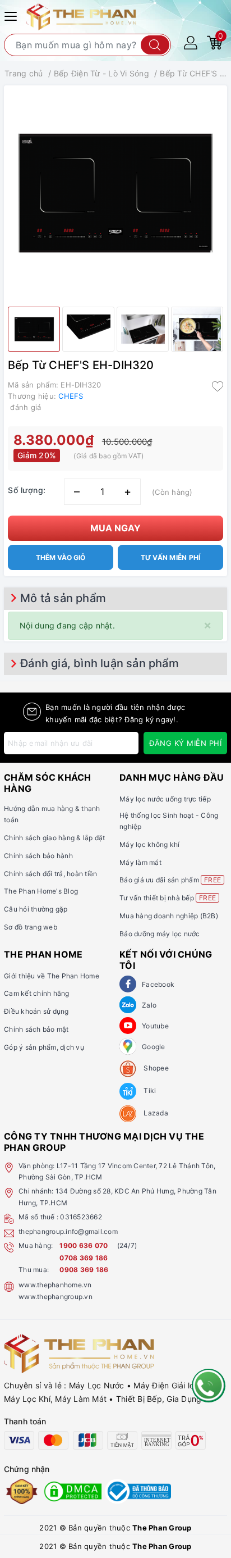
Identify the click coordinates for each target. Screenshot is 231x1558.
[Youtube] (127, 1025)
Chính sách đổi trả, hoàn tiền (50, 873)
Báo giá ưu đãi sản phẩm (170, 880)
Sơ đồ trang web (30, 927)
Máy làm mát (140, 862)
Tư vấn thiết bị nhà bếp (167, 898)
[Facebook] (127, 984)
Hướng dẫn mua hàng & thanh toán (52, 814)
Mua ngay (115, 528)
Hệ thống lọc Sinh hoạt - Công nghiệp (168, 821)
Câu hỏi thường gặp (36, 909)
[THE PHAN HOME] (81, 16)
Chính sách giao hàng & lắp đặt (54, 837)
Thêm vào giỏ (60, 557)
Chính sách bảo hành (38, 855)
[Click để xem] (115, 193)
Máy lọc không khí (149, 844)
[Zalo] (127, 1004)
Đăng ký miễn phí (185, 743)
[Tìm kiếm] (155, 44)
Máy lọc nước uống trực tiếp (165, 799)
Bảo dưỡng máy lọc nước (159, 934)
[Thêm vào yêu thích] (217, 386)
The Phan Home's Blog (41, 891)
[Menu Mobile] (12, 14)
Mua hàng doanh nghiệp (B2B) (168, 916)
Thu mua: (34, 1269)
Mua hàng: (36, 1245)
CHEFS (70, 395)
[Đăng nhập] (190, 42)
